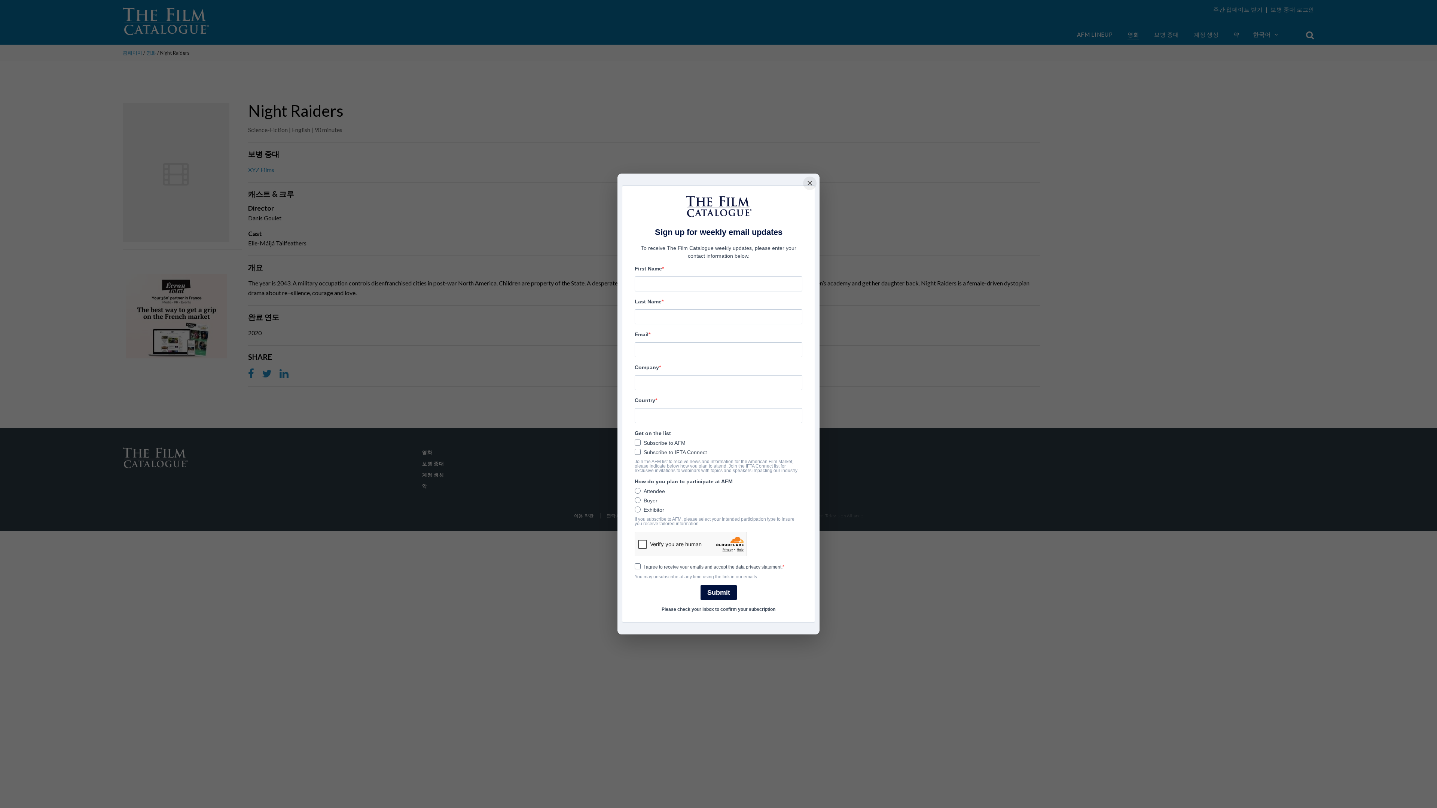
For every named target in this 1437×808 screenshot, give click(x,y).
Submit (718, 592)
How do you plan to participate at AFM (684, 481)
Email (642, 334)
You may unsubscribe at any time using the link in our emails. (696, 577)
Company (647, 367)
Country (645, 400)
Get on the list (653, 433)
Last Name (648, 301)
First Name (648, 268)
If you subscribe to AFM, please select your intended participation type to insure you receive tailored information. (714, 521)
